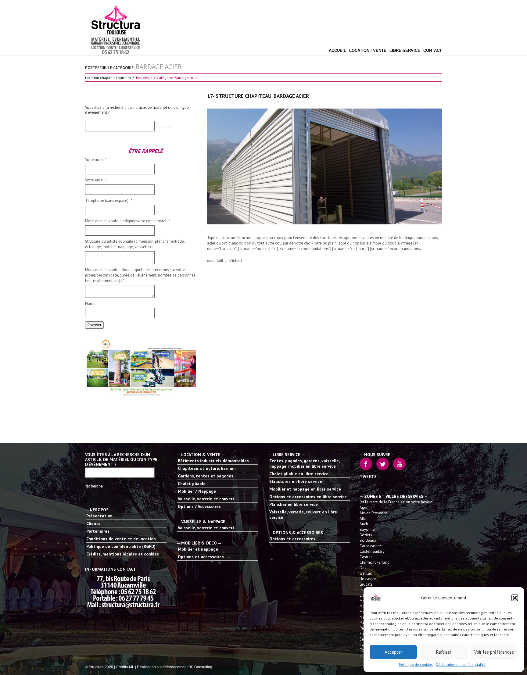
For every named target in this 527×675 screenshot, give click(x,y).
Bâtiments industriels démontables (213, 460)
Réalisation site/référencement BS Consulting (174, 666)
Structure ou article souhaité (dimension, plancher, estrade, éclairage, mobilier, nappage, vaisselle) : (135, 244)
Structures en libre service (295, 481)
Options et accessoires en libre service (308, 496)
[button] (515, 598)
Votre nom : (96, 159)
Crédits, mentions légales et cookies (122, 554)
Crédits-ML (125, 666)
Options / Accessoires (199, 506)
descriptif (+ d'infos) (224, 260)
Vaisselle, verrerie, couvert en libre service (303, 514)
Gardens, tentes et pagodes (205, 476)
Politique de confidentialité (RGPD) (121, 546)
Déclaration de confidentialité (461, 664)
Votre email (96, 180)
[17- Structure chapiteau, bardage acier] (324, 166)
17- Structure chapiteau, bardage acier (258, 96)
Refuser (443, 652)
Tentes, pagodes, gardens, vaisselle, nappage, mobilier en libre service (304, 463)
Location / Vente (367, 50)
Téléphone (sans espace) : (108, 200)
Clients (93, 523)
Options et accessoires (201, 556)
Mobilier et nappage (198, 549)
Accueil (337, 50)
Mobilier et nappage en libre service (305, 489)
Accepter (393, 652)
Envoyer (94, 324)
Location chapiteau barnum (108, 77)
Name (90, 303)
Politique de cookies (416, 664)
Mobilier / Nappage (197, 491)
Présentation (99, 516)
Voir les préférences (494, 652)
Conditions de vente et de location (121, 538)
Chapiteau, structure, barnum (207, 468)
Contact (432, 50)
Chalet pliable (192, 483)
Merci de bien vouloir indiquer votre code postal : (127, 220)
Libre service (404, 50)
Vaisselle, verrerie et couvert (206, 499)
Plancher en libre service (293, 504)
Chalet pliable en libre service (298, 474)
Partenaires (97, 531)
